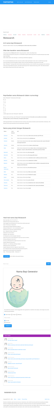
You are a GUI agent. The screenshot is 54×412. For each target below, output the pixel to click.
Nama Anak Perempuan (13, 368)
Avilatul (19, 34)
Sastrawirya (6, 169)
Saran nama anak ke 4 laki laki (14, 382)
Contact (19, 399)
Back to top (47, 399)
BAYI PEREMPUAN (28, 2)
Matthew (43, 34)
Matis (5, 148)
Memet (5, 167)
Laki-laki (7, 320)
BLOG (50, 2)
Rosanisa (10, 34)
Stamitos (5, 188)
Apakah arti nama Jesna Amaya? (15, 363)
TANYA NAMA (36, 2)
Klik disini (6, 256)
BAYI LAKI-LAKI (20, 2)
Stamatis (5, 182)
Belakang (19, 314)
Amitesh (5, 138)
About (15, 399)
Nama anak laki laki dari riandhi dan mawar (17, 349)
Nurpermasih (29, 34)
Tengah (14, 314)
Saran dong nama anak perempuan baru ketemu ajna (19, 377)
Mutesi (5, 177)
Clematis (5, 141)
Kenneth (14, 34)
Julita (39, 34)
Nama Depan (8, 314)
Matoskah (6, 152)
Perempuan (8, 322)
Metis (5, 171)
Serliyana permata (12, 372)
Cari (48, 263)
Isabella (47, 34)
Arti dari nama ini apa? (12, 340)
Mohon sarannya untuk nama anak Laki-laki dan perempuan (20, 344)
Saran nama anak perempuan (14, 354)
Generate (8, 325)
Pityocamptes (6, 180)
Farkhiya (5, 34)
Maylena (24, 34)
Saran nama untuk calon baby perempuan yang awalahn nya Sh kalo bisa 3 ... (24, 358)
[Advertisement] (27, 15)
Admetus (5, 135)
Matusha (5, 160)
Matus (5, 157)
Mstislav (5, 174)
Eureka (35, 34)
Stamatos (6, 185)
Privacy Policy (24, 399)
